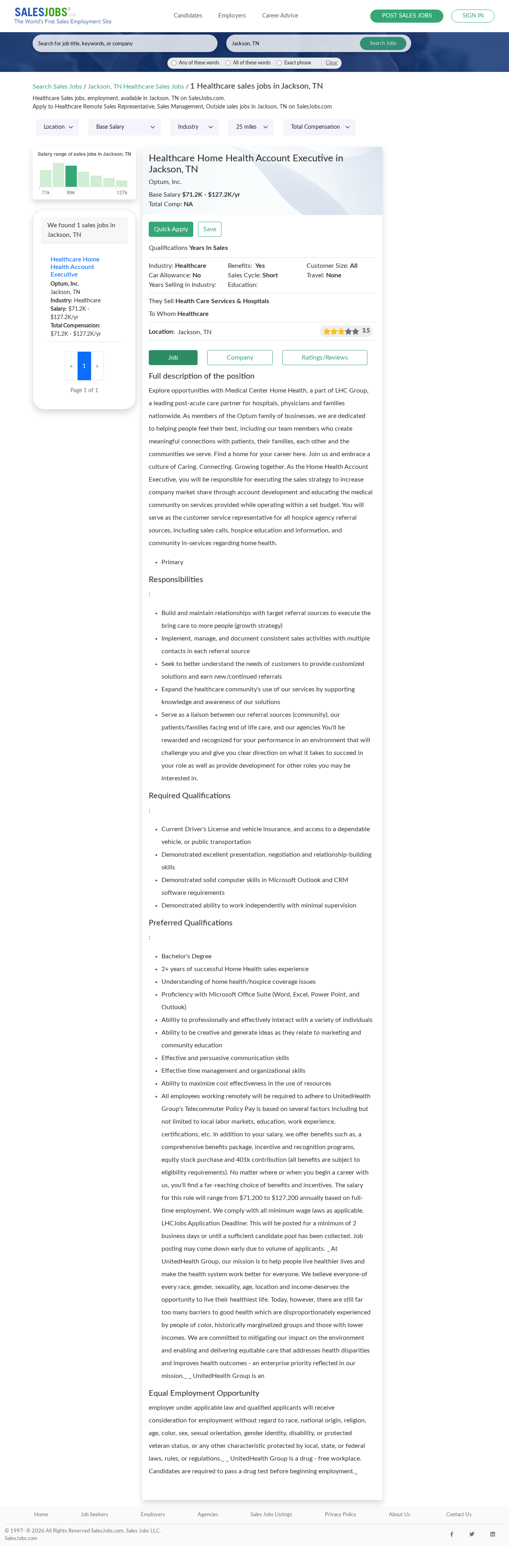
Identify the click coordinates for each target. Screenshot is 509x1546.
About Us (399, 1514)
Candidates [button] (188, 16)
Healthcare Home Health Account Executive (75, 267)
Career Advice (280, 16)
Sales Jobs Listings (271, 1514)
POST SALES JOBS (407, 16)
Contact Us (459, 1514)
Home (41, 1514)
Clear (332, 62)
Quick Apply (171, 229)
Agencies (208, 1514)
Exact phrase (297, 63)
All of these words (251, 63)
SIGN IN (473, 16)
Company (240, 357)
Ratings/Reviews (325, 357)
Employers (153, 1514)
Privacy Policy (340, 1514)
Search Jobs (383, 43)
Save (209, 229)
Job (173, 357)
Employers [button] (232, 16)
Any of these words (199, 63)
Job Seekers (94, 1514)
